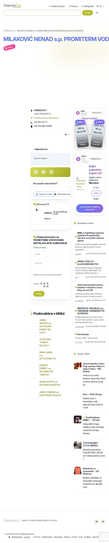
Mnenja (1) (43, 204)
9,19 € (96, 199)
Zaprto (10, 47)
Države (74, 537)
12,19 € (96, 188)
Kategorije (58, 537)
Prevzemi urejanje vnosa (69, 194)
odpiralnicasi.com (27, 534)
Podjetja (87, 537)
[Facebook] (96, 521)
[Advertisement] (54, 81)
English (27, 537)
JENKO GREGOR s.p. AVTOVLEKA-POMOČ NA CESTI (45, 326)
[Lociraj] (97, 12)
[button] (100, 6)
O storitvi (36, 537)
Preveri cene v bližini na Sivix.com (89, 208)
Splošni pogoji (98, 537)
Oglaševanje (47, 537)
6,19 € (96, 193)
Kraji (81, 537)
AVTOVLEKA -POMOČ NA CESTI (45, 342)
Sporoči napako (40, 158)
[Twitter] (103, 521)
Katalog (67, 537)
